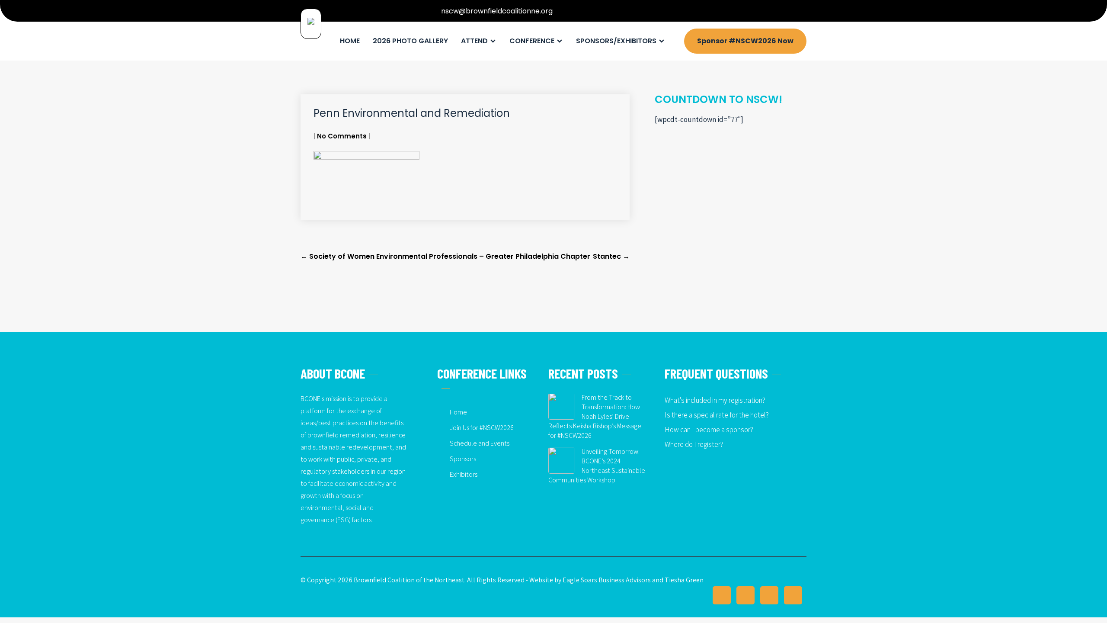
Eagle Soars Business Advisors (607, 579)
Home (350, 41)
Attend (474, 41)
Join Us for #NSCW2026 (482, 427)
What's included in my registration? (715, 400)
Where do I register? (694, 444)
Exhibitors (463, 474)
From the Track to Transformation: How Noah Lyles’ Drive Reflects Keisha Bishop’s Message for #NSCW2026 (594, 416)
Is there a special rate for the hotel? (717, 415)
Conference (531, 41)
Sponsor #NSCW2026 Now (745, 41)
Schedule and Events (479, 443)
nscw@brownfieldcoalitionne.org (497, 11)
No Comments (342, 136)
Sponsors (463, 458)
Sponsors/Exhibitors (616, 41)
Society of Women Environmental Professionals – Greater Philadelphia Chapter (445, 256)
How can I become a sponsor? (709, 429)
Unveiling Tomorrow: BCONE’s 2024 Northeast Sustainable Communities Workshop (596, 466)
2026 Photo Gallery (410, 41)
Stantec (611, 256)
